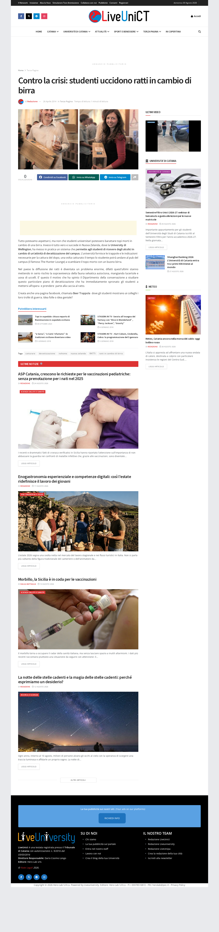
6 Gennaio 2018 (106, 327)
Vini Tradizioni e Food (32, 494)
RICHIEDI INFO (112, 818)
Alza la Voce (45, 2)
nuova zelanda (78, 353)
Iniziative (34, 2)
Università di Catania (75, 31)
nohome (63, 353)
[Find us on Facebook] (21, 16)
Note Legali (27, 867)
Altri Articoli (78, 780)
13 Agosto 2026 (46, 584)
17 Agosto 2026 (41, 486)
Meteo (151, 298)
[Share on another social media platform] (134, 177)
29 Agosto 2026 (168, 224)
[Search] (199, 31)
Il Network (23, 2)
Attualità (100, 31)
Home (39, 31)
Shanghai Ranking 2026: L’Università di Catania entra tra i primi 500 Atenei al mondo (183, 262)
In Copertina (173, 31)
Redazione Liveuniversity (161, 844)
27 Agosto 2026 (176, 271)
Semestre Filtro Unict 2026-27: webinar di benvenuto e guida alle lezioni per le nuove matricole (168, 216)
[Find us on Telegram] (37, 16)
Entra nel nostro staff (96, 848)
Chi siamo (90, 839)
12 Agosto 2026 (41, 686)
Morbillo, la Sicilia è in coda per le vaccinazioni (57, 579)
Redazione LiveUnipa (159, 848)
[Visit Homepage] (119, 16)
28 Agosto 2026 (168, 346)
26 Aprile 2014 (49, 101)
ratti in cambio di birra (111, 353)
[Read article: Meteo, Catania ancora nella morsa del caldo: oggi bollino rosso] (173, 315)
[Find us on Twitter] (29, 16)
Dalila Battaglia (28, 584)
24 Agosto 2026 (41, 383)
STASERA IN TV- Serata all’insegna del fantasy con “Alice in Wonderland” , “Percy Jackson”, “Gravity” (116, 320)
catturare (30, 353)
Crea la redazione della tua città (165, 853)
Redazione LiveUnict (159, 839)
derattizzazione (47, 353)
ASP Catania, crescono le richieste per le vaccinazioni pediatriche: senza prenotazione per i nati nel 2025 (74, 376)
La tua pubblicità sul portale (100, 844)
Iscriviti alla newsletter (160, 858)
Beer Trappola (81, 293)
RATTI (93, 353)
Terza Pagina (150, 31)
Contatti (113, 2)
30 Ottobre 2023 (44, 324)
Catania (51, 31)
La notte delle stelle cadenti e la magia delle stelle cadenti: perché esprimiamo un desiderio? (75, 679)
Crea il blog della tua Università (102, 858)
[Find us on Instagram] (44, 16)
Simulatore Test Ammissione (66, 2)
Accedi (197, 16)
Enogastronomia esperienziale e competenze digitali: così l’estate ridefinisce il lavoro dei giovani (74, 479)
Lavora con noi (93, 853)
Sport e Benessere (125, 31)
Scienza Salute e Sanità (32, 391)
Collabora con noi (89, 2)
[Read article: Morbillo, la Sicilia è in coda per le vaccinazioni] (78, 619)
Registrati (123, 2)
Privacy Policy (178, 884)
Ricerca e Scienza (29, 695)
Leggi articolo (30, 463)
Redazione (32, 101)
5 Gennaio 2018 (44, 341)
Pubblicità (103, 2)
